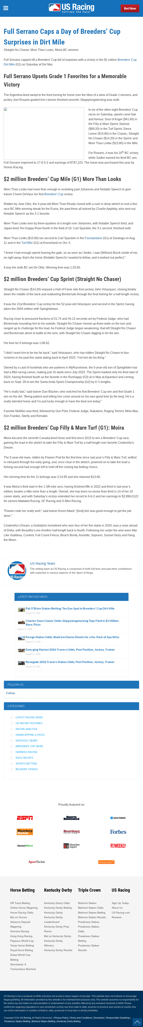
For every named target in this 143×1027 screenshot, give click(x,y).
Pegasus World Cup (22, 940)
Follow (10, 693)
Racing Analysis (26, 729)
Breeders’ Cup (53, 194)
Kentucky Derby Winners (53, 943)
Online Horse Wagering (24, 907)
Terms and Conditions (81, 1018)
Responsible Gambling (118, 1018)
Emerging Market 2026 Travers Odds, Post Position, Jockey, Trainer (71, 649)
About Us (117, 907)
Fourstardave (93, 238)
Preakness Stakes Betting (88, 938)
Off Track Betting (20, 903)
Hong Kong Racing (21, 936)
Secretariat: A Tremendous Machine (23, 967)
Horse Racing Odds (21, 912)
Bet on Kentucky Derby (57, 936)
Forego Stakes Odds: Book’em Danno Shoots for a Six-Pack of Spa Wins (72, 637)
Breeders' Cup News (29, 746)
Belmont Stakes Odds (91, 907)
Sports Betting (26, 763)
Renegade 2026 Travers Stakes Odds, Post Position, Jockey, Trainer (70, 662)
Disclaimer (99, 1018)
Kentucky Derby (27, 740)
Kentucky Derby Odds (57, 903)
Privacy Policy (61, 1018)
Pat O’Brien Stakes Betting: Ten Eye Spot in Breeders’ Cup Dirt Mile (70, 608)
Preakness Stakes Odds (88, 929)
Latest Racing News (29, 717)
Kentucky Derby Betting (58, 907)
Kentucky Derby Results (58, 950)
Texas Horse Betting (22, 945)
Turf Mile (27, 242)
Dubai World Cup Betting (20, 957)
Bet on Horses (18, 917)
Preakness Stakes (88, 921)
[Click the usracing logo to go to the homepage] (71, 8)
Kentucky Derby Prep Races (56, 929)
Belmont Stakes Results (92, 917)
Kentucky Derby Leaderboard (53, 919)
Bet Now (130, 8)
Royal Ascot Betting (21, 950)
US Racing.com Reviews (121, 915)
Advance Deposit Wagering (20, 924)
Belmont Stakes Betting (91, 912)
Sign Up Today (120, 903)
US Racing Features (29, 723)
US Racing (25, 1018)
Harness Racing (26, 752)
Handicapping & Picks (30, 734)
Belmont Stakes (27, 769)
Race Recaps (24, 757)
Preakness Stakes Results (88, 948)
